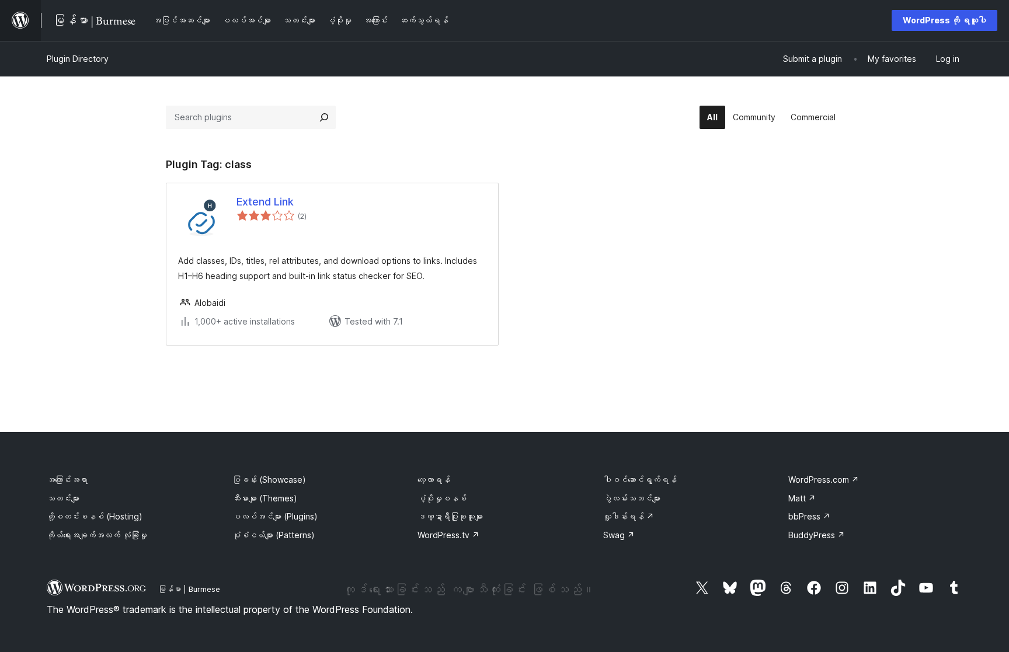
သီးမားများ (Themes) (264, 498)
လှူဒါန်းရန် (628, 516)
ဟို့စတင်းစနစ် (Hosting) (94, 516)
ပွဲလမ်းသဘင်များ (631, 498)
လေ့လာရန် (433, 479)
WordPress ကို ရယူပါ (944, 20)
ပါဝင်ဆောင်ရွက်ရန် (640, 479)
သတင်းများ (63, 498)
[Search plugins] (324, 117)
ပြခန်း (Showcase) (269, 479)
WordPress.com (823, 479)
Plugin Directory (78, 59)
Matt (802, 498)
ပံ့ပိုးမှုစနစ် (442, 498)
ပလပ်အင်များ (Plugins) (275, 516)
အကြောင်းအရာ (67, 479)
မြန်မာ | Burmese (189, 589)
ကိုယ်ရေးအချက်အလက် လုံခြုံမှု (97, 535)
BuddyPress (816, 535)
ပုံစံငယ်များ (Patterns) (273, 535)
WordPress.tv (448, 535)
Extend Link (265, 202)
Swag (619, 535)
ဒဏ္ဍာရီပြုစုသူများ (450, 516)
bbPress (809, 516)
